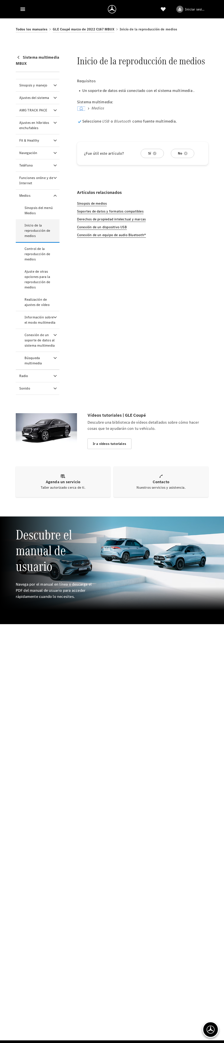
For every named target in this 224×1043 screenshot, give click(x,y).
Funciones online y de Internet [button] (36, 180)
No (180, 153)
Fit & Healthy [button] (29, 140)
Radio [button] (23, 376)
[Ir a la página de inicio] (112, 9)
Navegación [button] (28, 153)
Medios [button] (24, 195)
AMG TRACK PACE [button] (33, 110)
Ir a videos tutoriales (109, 443)
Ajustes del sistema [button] (34, 97)
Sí (149, 153)
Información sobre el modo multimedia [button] (40, 320)
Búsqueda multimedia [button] (33, 360)
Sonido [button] (24, 388)
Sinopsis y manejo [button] (33, 85)
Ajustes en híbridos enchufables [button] (34, 125)
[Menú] (23, 9)
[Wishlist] (163, 9)
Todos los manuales (32, 29)
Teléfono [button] (26, 165)
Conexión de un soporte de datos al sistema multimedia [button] (39, 340)
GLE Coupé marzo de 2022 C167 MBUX (83, 29)
